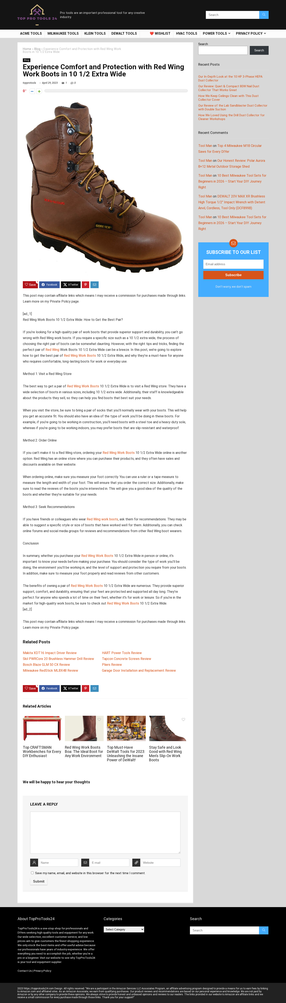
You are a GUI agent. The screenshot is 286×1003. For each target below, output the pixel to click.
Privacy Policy (42, 970)
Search (203, 44)
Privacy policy (249, 33)
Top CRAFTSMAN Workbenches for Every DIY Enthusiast (42, 751)
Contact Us (25, 970)
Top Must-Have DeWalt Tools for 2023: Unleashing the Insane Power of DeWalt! (126, 753)
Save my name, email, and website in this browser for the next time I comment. (90, 873)
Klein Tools (95, 33)
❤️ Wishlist (160, 33)
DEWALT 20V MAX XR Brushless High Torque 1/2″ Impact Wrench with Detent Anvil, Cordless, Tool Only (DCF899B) (231, 202)
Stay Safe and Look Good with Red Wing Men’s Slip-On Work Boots (165, 753)
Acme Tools (31, 33)
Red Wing (52, 350)
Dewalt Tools (124, 33)
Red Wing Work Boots (80, 356)
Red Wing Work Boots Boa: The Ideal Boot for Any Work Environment (84, 751)
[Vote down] (32, 91)
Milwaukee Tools (63, 33)
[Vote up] (39, 91)
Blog (37, 49)
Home (27, 49)
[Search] (264, 15)
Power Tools (215, 33)
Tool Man (205, 146)
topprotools (29, 82)
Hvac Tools (186, 33)
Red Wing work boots (102, 519)
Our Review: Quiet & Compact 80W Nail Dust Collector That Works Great (228, 88)
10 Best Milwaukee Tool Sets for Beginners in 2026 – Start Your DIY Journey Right (232, 181)
